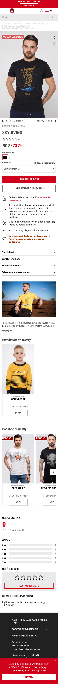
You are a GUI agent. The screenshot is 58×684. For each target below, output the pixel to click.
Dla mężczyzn (42, 23)
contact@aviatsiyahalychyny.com (27, 649)
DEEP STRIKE (18, 488)
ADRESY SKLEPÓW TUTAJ (24, 635)
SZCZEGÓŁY (29, 5)
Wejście (41, 11)
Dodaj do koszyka (29, 179)
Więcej (29, 667)
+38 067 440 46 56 (20, 645)
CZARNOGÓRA (18, 399)
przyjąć (29, 677)
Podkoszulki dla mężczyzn (16, 26)
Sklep (29, 23)
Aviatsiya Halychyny (12, 23)
